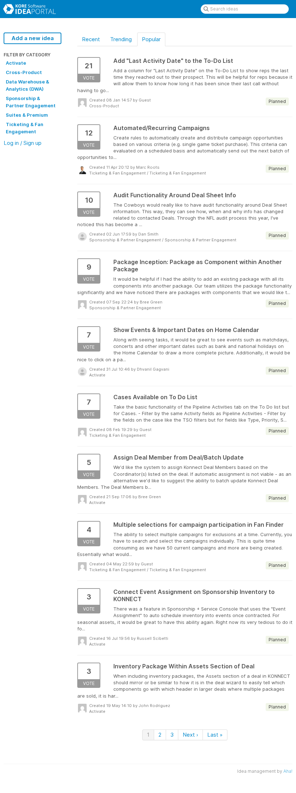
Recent (91, 39)
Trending (121, 39)
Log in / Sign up (23, 142)
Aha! (287, 771)
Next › (190, 734)
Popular (151, 39)
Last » (215, 734)
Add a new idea (33, 38)
